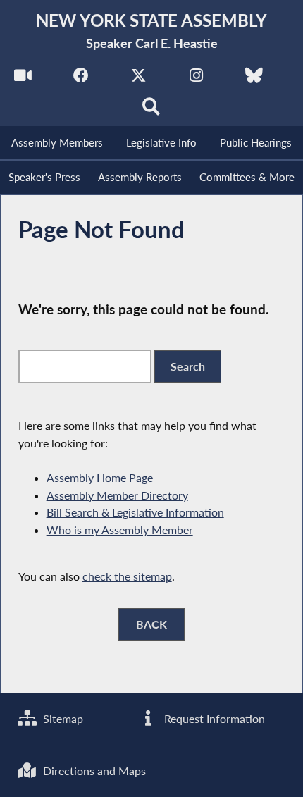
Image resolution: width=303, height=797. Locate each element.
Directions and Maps (93, 770)
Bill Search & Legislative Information (135, 512)
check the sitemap (127, 576)
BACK (151, 624)
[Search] (152, 110)
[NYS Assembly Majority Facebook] (81, 78)
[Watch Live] (23, 78)
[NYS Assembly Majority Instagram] (196, 78)
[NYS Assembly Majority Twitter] (138, 78)
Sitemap (61, 718)
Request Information (213, 718)
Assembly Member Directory (117, 495)
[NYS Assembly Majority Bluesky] (254, 78)
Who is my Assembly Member (120, 529)
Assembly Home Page (100, 477)
